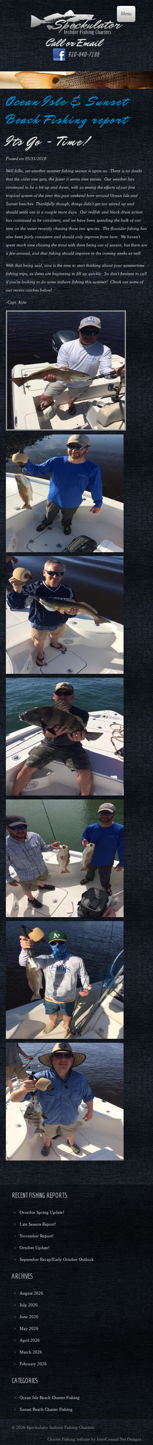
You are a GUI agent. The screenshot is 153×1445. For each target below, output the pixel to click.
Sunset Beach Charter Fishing (46, 1409)
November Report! (37, 1235)
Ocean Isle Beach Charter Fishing (50, 1397)
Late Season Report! (38, 1224)
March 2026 (31, 1352)
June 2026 (29, 1316)
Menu (126, 13)
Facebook (59, 54)
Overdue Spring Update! (42, 1212)
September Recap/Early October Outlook (57, 1259)
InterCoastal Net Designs (119, 1439)
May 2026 (29, 1328)
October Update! (35, 1247)
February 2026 (33, 1363)
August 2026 (31, 1293)
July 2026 (29, 1305)
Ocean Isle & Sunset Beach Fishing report (67, 111)
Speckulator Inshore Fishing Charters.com (77, 22)
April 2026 (30, 1340)
